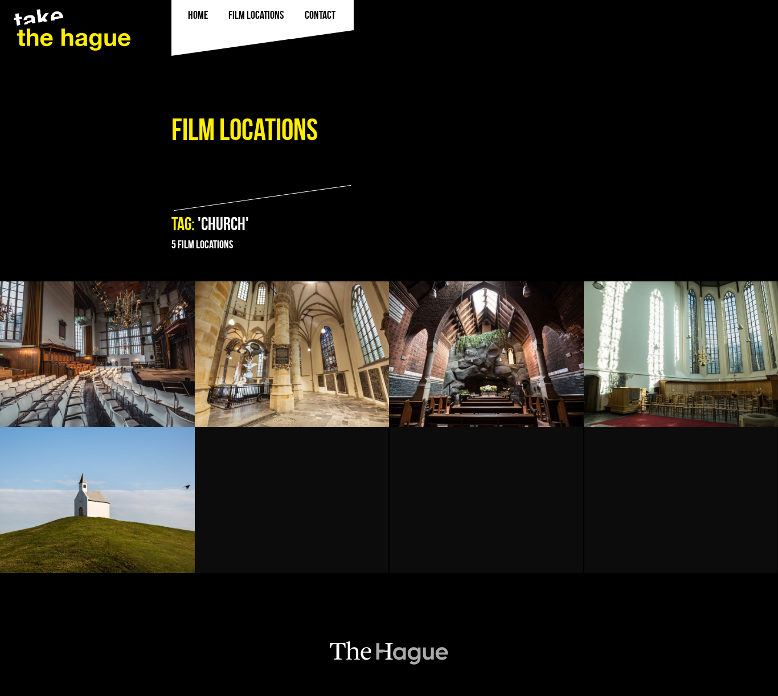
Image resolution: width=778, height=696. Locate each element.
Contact (320, 15)
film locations (256, 15)
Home (198, 15)
